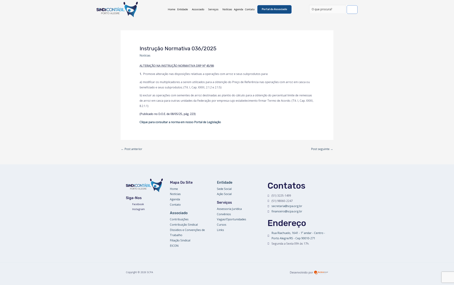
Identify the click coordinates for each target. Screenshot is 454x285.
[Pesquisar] (352, 9)
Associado (198, 9)
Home (171, 9)
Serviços (213, 9)
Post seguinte (322, 149)
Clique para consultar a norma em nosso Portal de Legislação (181, 122)
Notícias (227, 9)
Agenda (238, 9)
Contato (250, 9)
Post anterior (131, 149)
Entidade (182, 9)
